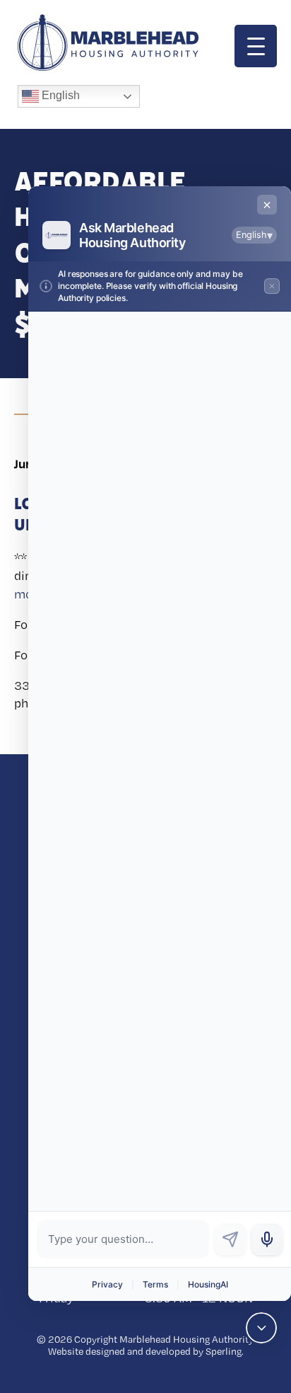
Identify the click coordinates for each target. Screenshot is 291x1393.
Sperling (224, 1351)
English (59, 95)
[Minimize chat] (261, 1327)
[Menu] (255, 46)
